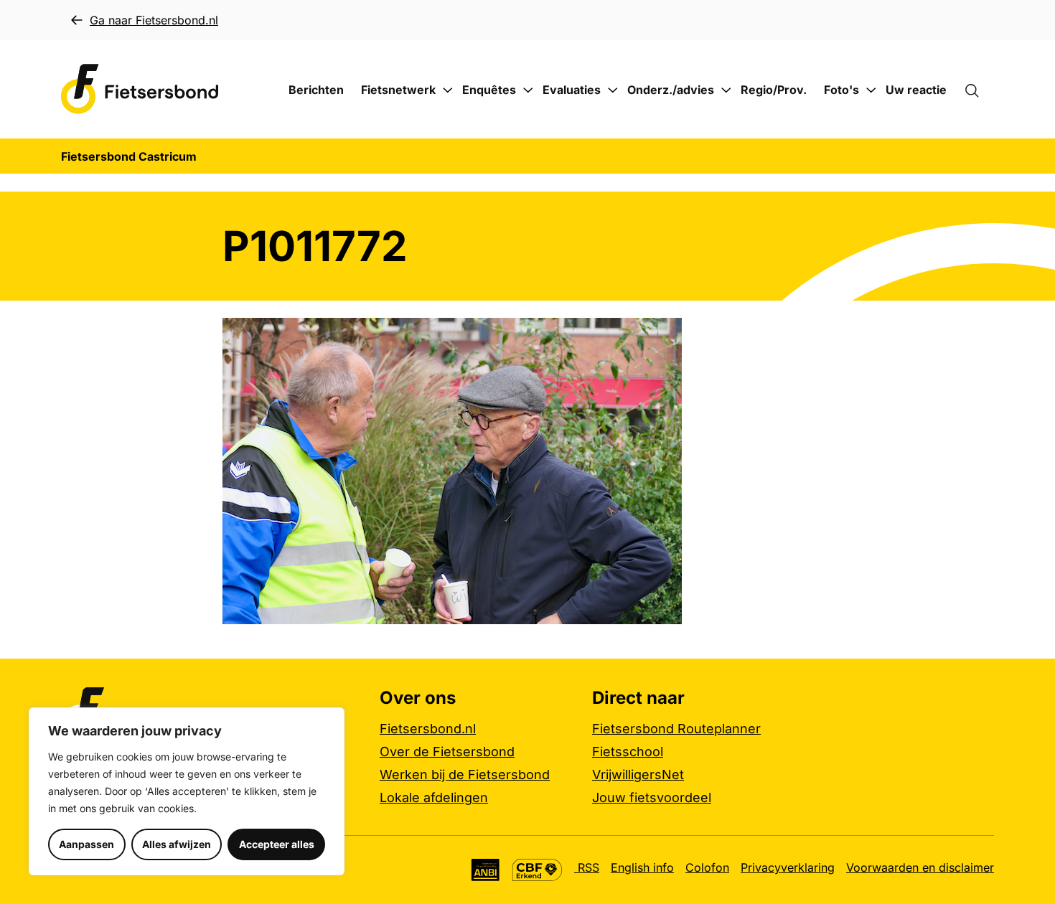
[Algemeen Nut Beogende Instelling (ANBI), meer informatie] (485, 870)
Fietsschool (627, 751)
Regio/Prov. (774, 90)
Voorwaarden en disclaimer (920, 867)
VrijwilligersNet (638, 774)
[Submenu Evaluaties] (613, 90)
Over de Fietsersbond (447, 751)
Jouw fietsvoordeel (651, 797)
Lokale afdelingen (434, 797)
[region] (186, 791)
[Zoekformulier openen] (979, 90)
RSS (586, 867)
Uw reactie (916, 90)
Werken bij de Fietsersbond (465, 774)
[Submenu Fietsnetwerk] (448, 90)
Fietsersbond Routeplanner (676, 728)
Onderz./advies (670, 90)
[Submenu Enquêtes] (528, 90)
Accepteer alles (276, 844)
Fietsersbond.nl (428, 728)
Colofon (707, 867)
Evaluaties (572, 90)
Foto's (841, 90)
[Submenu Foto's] (871, 90)
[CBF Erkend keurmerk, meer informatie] (537, 870)
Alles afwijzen (176, 844)
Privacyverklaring (788, 867)
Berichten (316, 90)
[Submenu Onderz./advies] (726, 90)
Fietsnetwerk (398, 90)
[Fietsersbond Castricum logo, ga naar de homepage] (140, 89)
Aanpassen (86, 844)
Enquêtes (489, 90)
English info (642, 867)
